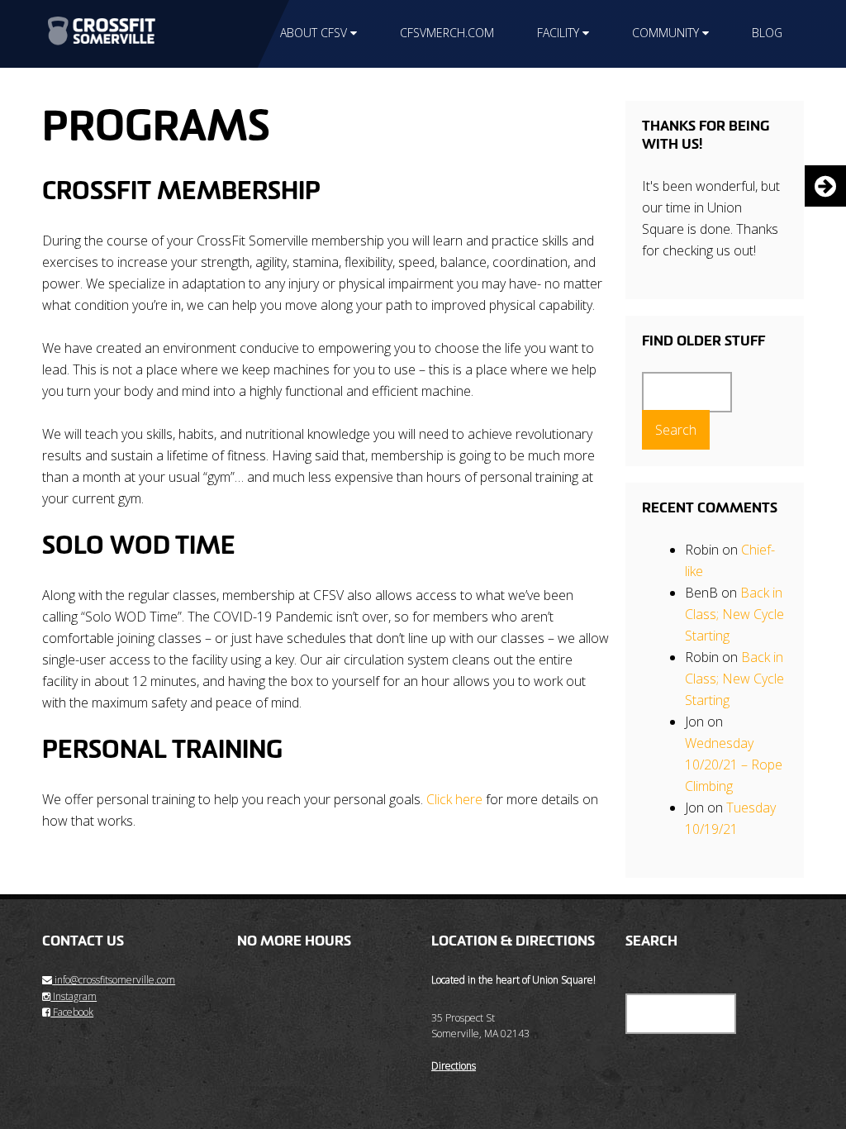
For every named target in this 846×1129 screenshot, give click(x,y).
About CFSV (313, 32)
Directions (453, 1066)
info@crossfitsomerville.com (113, 980)
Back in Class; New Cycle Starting (734, 614)
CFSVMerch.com (447, 32)
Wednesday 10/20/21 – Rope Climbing (733, 764)
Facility (558, 32)
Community (665, 32)
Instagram (73, 996)
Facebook (71, 1012)
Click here (454, 799)
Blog (767, 32)
